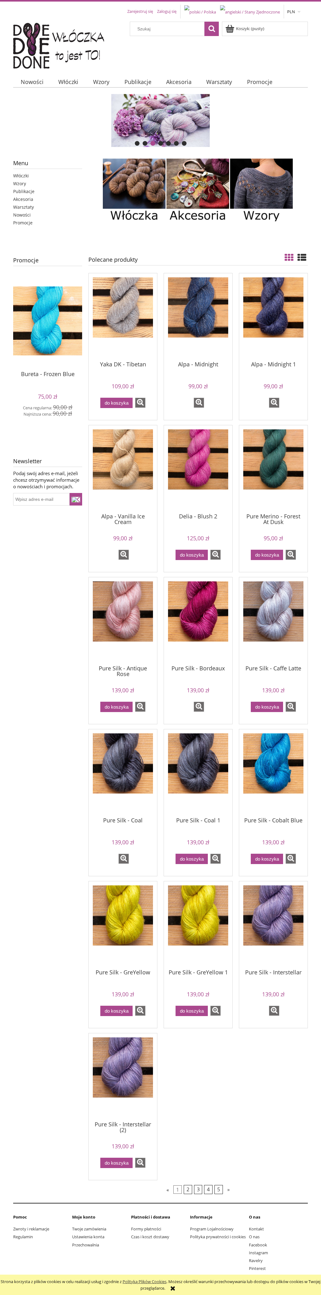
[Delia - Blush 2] (198, 468)
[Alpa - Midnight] (198, 316)
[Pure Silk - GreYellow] (123, 924)
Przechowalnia (85, 1245)
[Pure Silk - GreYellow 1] (198, 924)
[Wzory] (261, 189)
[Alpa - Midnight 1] (273, 316)
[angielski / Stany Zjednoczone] (250, 11)
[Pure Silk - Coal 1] (198, 772)
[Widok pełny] (301, 257)
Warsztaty (23, 207)
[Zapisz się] (76, 499)
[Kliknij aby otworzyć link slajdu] (160, 120)
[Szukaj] (211, 29)
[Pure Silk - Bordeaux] (198, 620)
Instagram (258, 1253)
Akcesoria (23, 199)
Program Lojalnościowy (212, 1229)
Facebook (258, 1245)
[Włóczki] (134, 189)
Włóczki (21, 176)
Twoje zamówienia (89, 1229)
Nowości (22, 215)
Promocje (23, 223)
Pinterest (257, 1268)
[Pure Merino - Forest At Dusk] (273, 468)
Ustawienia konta (88, 1237)
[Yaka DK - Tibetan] (123, 316)
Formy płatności (146, 1229)
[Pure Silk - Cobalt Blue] (273, 772)
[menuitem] (32, 81)
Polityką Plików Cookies (144, 1281)
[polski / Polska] (200, 11)
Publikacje (23, 191)
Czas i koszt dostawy (150, 1237)
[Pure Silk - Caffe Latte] (273, 620)
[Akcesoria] (197, 189)
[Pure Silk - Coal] (123, 772)
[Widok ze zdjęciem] (289, 257)
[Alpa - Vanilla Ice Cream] (123, 468)
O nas (254, 1237)
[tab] (137, 143)
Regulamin (23, 1237)
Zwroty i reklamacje (31, 1229)
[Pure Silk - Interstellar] (273, 924)
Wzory (19, 183)
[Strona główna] (62, 44)
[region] (160, 120)
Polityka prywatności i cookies (218, 1237)
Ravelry (256, 1260)
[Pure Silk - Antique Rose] (123, 620)
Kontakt (256, 1229)
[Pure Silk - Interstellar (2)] (123, 1076)
